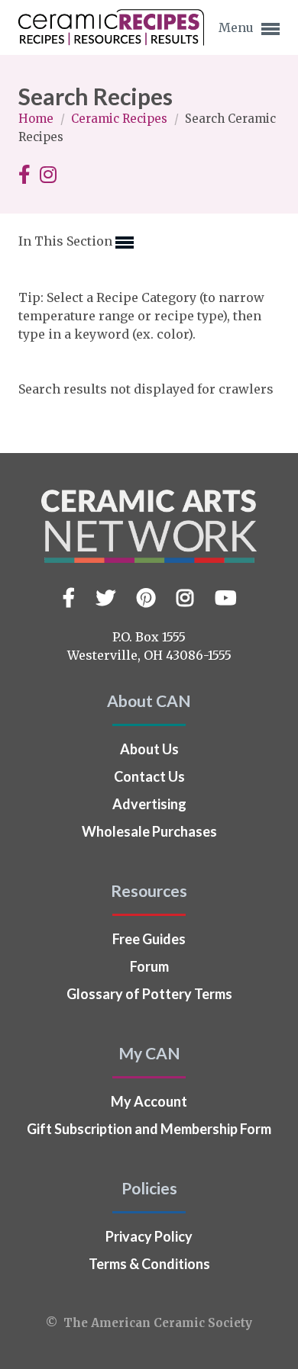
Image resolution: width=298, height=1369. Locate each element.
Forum (149, 966)
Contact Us (149, 776)
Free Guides (149, 938)
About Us (149, 749)
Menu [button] (238, 27)
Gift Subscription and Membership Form (149, 1128)
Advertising (149, 803)
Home (37, 118)
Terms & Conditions (149, 1263)
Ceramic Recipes (120, 118)
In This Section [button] (66, 241)
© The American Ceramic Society (149, 1323)
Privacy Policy (149, 1236)
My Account (149, 1101)
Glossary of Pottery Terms (149, 993)
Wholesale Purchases (149, 831)
